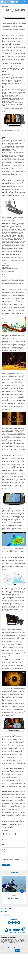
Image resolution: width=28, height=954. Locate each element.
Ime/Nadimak (5, 839)
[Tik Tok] (18, 922)
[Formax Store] (14, 2)
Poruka (3, 849)
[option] (14, 889)
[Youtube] (15, 922)
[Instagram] (12, 922)
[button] (5, 2)
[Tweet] (6, 834)
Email (3, 844)
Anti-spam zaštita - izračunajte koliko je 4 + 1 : (11, 859)
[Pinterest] (18, 834)
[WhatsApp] (9, 834)
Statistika (11, 947)
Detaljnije (14, 901)
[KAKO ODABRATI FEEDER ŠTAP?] (14, 884)
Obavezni (5, 947)
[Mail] (15, 834)
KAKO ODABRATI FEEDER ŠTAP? (14, 898)
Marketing (17, 947)
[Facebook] (3, 834)
